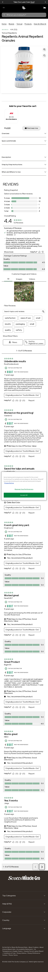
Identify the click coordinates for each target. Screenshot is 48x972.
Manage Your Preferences (24, 489)
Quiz (32, 2)
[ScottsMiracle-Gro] (24, 7)
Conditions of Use (9, 953)
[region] (24, 486)
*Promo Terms (13, 955)
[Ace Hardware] (11, 112)
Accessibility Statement (24, 949)
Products (28, 24)
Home (4, 24)
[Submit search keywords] (4, 15)
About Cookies (33, 947)
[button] (3, 2)
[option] (11, 116)
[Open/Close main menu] (3, 7)
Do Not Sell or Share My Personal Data (14, 947)
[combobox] (24, 15)
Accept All (24, 495)
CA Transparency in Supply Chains (19, 950)
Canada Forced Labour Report (33, 951)
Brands (11, 24)
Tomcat (19, 24)
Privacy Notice (21, 953)
